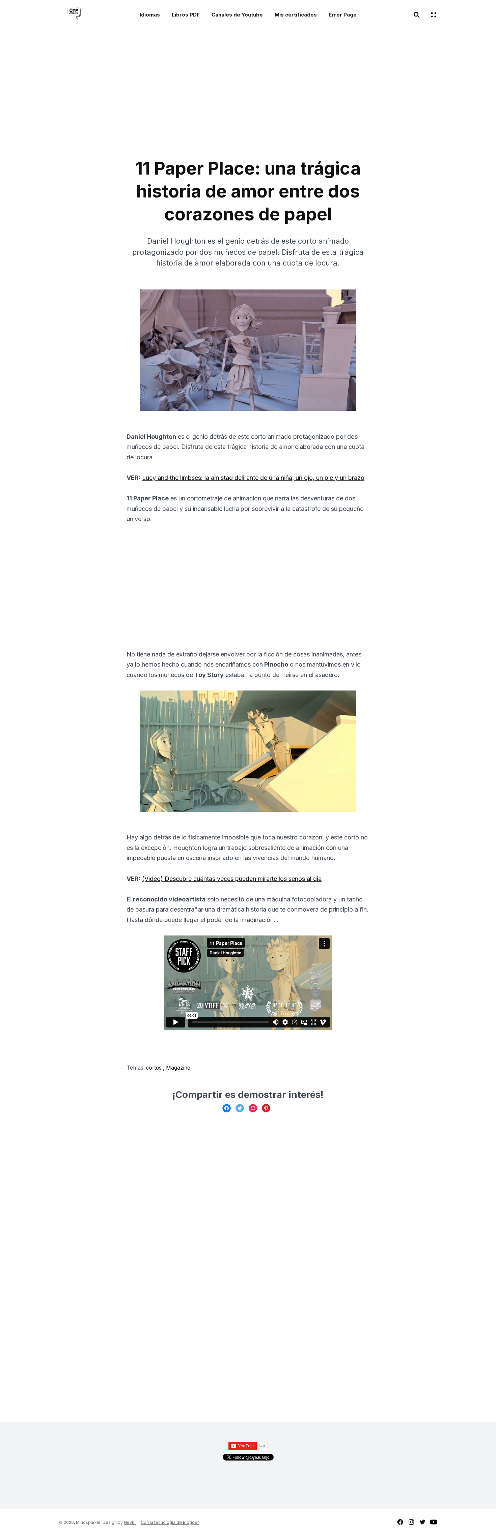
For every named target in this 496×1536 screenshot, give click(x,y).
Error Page (343, 14)
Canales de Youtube (237, 14)
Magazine (178, 1068)
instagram (411, 1522)
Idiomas (150, 14)
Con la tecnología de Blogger (170, 1522)
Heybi (130, 1522)
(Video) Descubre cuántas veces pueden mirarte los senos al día (232, 878)
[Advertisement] (190, 97)
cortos (154, 1068)
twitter (422, 1522)
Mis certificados (296, 14)
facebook (400, 1522)
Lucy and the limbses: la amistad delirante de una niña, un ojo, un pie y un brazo (253, 477)
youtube (433, 1522)
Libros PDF (186, 14)
